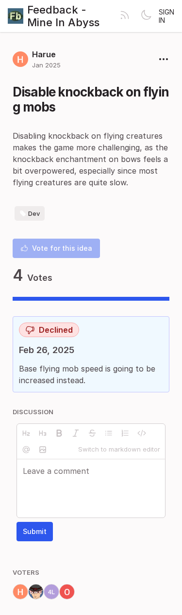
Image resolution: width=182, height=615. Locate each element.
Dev (34, 213)
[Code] (141, 433)
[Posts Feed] (124, 16)
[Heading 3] (42, 433)
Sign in (166, 16)
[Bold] (59, 433)
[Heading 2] (26, 433)
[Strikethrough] (92, 433)
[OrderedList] (125, 433)
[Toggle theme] (146, 16)
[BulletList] (108, 433)
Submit (35, 531)
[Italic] (75, 433)
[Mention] (26, 449)
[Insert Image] (42, 449)
